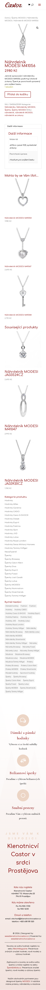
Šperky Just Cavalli (14, 577)
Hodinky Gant (11, 530)
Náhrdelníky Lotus (32, 632)
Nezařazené (11, 552)
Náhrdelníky (10, 107)
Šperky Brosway (12, 559)
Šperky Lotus (11, 581)
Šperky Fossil (11, 574)
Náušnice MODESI (27, 658)
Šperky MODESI (19, 18)
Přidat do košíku (17, 94)
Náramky (33, 643)
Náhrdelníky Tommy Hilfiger (16, 643)
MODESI (26, 981)
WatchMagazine (20, 949)
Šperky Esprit (11, 570)
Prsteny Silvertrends (28, 669)
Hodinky (9, 501)
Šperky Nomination (14, 588)
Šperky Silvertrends (14, 592)
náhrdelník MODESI (24, 113)
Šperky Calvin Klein (14, 563)
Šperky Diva (10, 566)
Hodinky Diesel (12, 519)
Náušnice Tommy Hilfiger (15, 662)
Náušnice (9, 654)
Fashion (24, 606)
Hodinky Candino (13, 508)
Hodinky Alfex (11, 504)
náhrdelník (9, 113)
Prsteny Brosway (12, 665)
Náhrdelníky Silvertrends (15, 639)
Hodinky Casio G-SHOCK (16, 515)
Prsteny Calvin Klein (28, 665)
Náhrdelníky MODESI (25, 107)
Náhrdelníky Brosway (14, 632)
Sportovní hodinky (27, 673)
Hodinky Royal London (15, 541)
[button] (37, 28)
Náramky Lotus (12, 651)
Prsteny (30, 662)
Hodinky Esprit (12, 522)
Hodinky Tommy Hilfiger (16, 548)
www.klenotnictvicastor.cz (17, 936)
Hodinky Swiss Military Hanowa (20, 544)
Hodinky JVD (11, 533)
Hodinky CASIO (12, 512)
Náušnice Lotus (12, 658)
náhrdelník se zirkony (14, 115)
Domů (7, 18)
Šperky (8, 110)
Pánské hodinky (12, 673)
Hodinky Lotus (12, 537)
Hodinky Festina (12, 526)
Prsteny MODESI (12, 669)
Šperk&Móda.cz (14, 968)
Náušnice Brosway (22, 654)
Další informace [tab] (15, 126)
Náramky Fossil (29, 647)
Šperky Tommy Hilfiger (15, 596)
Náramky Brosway (13, 647)
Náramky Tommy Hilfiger (29, 651)
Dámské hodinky (12, 606)
